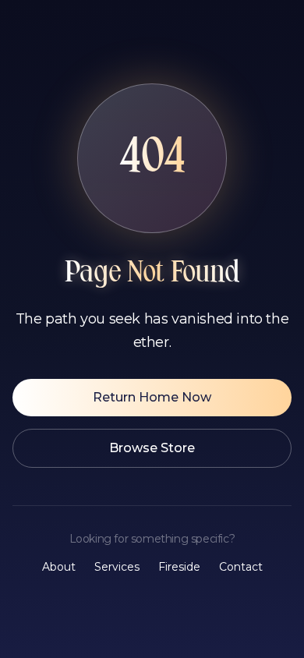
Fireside (179, 567)
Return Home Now (152, 397)
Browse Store (152, 447)
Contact (241, 567)
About (59, 567)
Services (117, 567)
